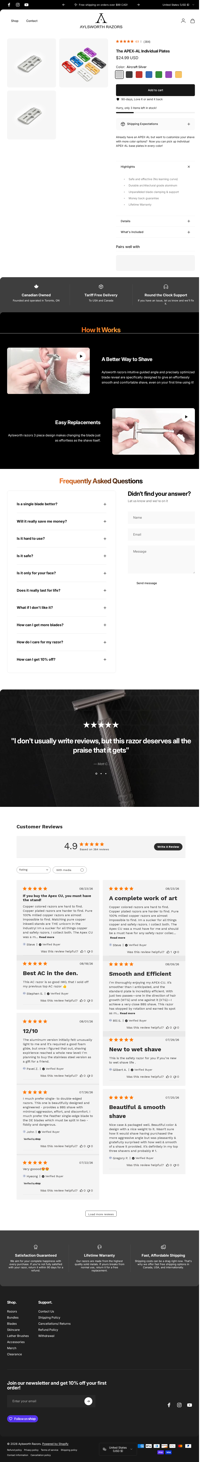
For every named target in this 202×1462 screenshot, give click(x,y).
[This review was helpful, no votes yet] (79, 999)
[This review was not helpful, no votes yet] (87, 950)
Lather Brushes (18, 1334)
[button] (79, 356)
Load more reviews (99, 1212)
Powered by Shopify (55, 1442)
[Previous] (63, 4)
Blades (12, 1322)
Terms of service (49, 1448)
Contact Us (46, 1310)
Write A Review (165, 845)
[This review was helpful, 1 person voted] (80, 950)
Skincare (13, 1328)
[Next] (138, 4)
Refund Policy (48, 1328)
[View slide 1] (95, 772)
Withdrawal (46, 1334)
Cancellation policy (41, 1453)
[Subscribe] (88, 1400)
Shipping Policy (49, 1316)
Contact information (17, 1453)
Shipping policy (69, 1448)
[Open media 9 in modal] (31, 113)
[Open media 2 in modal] (31, 62)
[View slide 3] (104, 772)
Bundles (13, 1316)
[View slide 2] (99, 772)
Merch (11, 1347)
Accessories (16, 1340)
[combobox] (179, 4)
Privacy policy (31, 1448)
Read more (52, 935)
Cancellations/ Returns (54, 1322)
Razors (12, 1310)
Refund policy (14, 1448)
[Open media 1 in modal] (81, 62)
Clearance (14, 1353)
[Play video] (47, 370)
